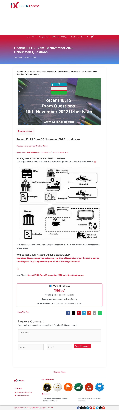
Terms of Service (82, 400)
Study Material (43, 37)
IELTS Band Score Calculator (50, 400)
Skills (33, 37)
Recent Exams (18, 57)
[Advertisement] (59, 22)
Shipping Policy (89, 398)
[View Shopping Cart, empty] (92, 37)
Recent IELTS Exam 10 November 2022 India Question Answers (56, 275)
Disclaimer (64, 398)
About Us (49, 398)
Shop (82, 37)
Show (30, 131)
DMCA (59, 398)
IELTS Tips (64, 37)
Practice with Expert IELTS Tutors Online (32, 146)
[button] (88, 37)
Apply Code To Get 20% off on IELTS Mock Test (42, 152)
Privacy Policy (81, 398)
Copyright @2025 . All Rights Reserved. (33, 408)
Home (28, 37)
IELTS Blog (55, 37)
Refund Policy (97, 398)
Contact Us (55, 398)
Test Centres (75, 37)
